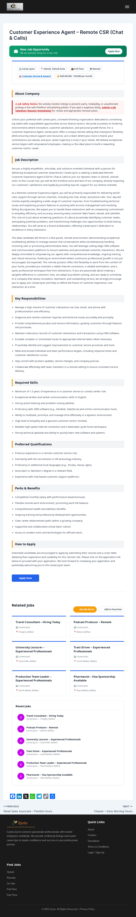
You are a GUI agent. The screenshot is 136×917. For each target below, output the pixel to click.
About (91, 829)
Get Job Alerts (86, 609)
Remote (11, 877)
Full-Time (12, 889)
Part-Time (12, 895)
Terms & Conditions (98, 846)
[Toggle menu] (127, 6)
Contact (92, 835)
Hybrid (10, 872)
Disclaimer (93, 841)
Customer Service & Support (36, 76)
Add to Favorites (113, 609)
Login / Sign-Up (96, 852)
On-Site (11, 883)
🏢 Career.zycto (27, 68)
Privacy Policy (87, 909)
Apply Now (25, 578)
